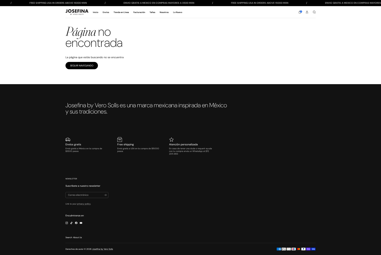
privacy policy (83, 203)
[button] (300, 12)
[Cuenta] (307, 12)
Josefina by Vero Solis (102, 249)
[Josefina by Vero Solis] (76, 12)
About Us (77, 237)
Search (68, 237)
